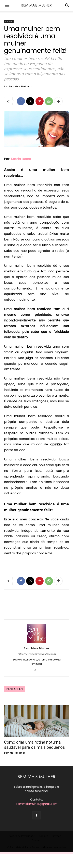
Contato (36, 840)
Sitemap (56, 836)
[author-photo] (36, 642)
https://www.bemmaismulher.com (37, 654)
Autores (8, 21)
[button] (6, 5)
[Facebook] (21, 101)
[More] (58, 101)
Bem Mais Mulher (19, 86)
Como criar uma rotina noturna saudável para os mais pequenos (34, 745)
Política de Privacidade (22, 836)
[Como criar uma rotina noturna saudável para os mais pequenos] (36, 721)
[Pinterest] (39, 101)
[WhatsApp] (49, 101)
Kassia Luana (21, 159)
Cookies (43, 836)
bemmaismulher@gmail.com (36, 804)
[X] (30, 101)
